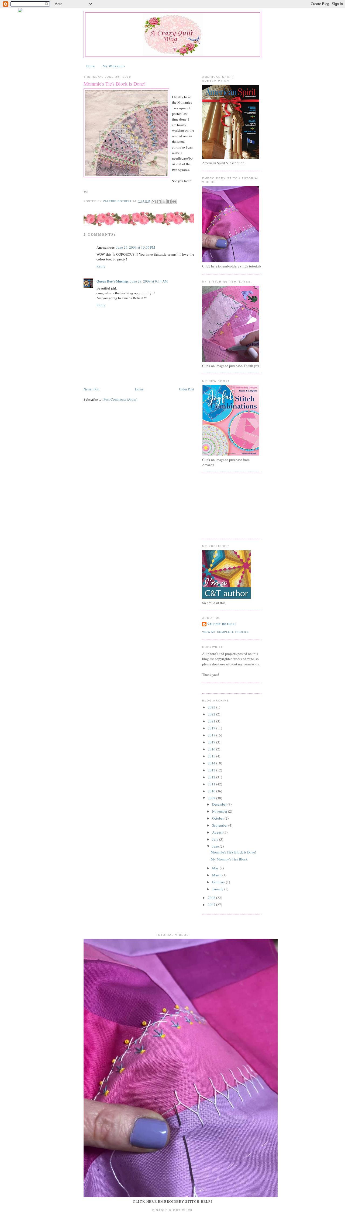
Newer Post (92, 389)
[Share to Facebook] (169, 201)
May (216, 868)
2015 (212, 756)
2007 (212, 904)
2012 (212, 777)
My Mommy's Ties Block (229, 859)
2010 (212, 791)
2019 (212, 728)
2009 (212, 798)
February (219, 882)
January (218, 889)
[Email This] (153, 201)
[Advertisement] (229, 505)
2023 (212, 707)
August (217, 832)
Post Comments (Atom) (120, 399)
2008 (212, 897)
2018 (212, 735)
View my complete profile (225, 631)
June (216, 846)
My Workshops (114, 66)
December (219, 804)
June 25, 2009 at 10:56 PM (135, 247)
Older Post (186, 389)
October (218, 818)
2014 (212, 763)
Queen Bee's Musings (112, 281)
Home (90, 66)
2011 (212, 784)
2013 (212, 770)
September (220, 825)
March (217, 875)
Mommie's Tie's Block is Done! (233, 852)
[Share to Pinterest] (174, 201)
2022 (212, 714)
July (215, 839)
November (220, 811)
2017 (212, 742)
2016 (212, 749)
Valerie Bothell (222, 624)
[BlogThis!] (158, 201)
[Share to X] (164, 201)
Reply (100, 266)
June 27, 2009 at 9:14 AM (149, 281)
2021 (212, 721)
